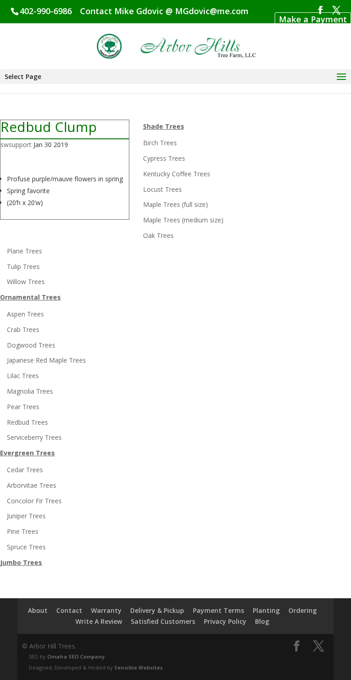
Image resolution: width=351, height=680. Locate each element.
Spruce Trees (26, 547)
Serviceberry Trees (34, 437)
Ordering (302, 610)
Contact (69, 610)
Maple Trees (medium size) (183, 220)
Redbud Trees (27, 422)
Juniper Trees (26, 515)
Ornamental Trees (30, 297)
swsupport (16, 144)
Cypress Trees (164, 158)
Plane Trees (24, 251)
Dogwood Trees (31, 345)
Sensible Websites (138, 667)
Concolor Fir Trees (34, 500)
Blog (262, 621)
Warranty (106, 610)
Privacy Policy (225, 621)
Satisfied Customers (163, 621)
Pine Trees (22, 531)
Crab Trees (23, 329)
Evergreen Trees (27, 452)
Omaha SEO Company (76, 656)
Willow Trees (26, 281)
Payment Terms (218, 610)
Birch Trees (160, 142)
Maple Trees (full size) (175, 204)
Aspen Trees (25, 314)
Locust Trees (162, 189)
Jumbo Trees (21, 562)
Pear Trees (23, 406)
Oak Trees (158, 235)
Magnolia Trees (30, 391)
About (38, 610)
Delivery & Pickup (157, 610)
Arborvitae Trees (31, 485)
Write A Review (98, 621)
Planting (266, 610)
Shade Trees (163, 126)
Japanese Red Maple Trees (46, 360)
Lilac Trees (23, 375)
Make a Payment (313, 19)
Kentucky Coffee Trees (176, 173)
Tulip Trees (23, 266)
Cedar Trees (25, 469)
